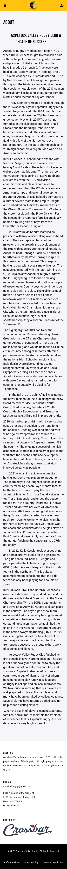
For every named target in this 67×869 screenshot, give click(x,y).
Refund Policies (12, 862)
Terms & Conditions (53, 862)
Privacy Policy (31, 862)
